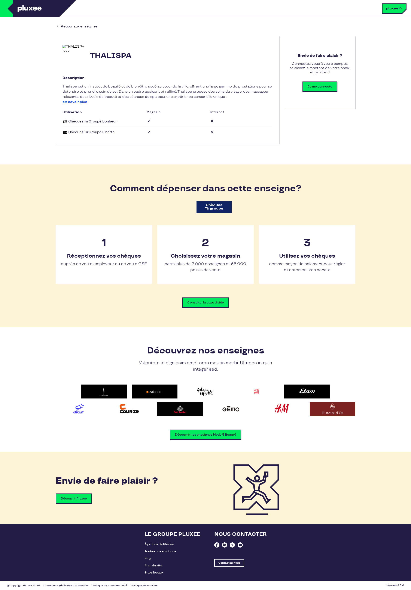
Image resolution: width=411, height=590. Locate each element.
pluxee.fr (394, 8)
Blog (147, 558)
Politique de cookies (144, 585)
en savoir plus (75, 102)
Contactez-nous (229, 562)
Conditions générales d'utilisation (65, 585)
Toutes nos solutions (160, 551)
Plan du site (153, 565)
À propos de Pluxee (159, 544)
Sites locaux (153, 572)
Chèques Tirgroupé (214, 207)
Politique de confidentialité (109, 585)
